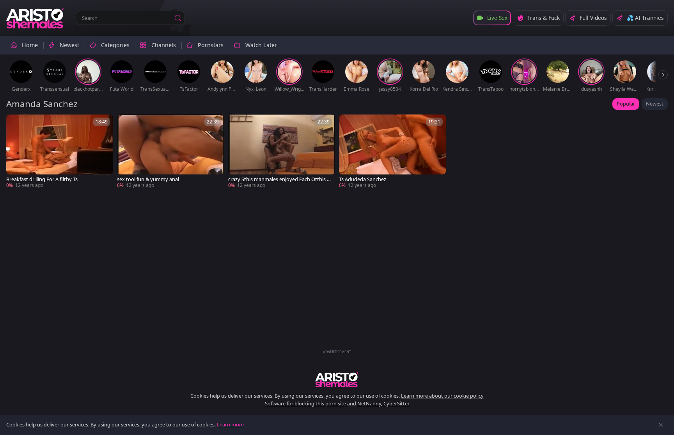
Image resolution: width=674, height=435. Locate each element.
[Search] (177, 18)
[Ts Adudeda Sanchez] (392, 151)
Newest (654, 103)
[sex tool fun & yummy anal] (170, 151)
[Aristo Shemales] (35, 17)
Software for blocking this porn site (306, 403)
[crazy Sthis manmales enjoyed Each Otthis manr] (281, 151)
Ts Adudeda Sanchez (362, 179)
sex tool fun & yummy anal (148, 179)
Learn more (230, 424)
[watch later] (15, 124)
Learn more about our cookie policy (442, 395)
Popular (626, 103)
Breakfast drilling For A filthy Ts (42, 179)
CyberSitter (396, 403)
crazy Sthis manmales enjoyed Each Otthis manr (280, 179)
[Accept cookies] (661, 425)
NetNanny (369, 403)
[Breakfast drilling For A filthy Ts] (59, 151)
